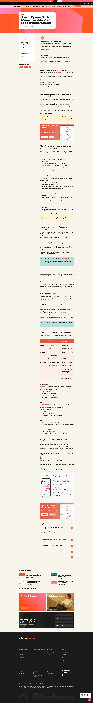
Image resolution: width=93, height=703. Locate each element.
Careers (63, 649)
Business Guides (50, 649)
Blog (21, 14)
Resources (59, 6)
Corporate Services (45, 6)
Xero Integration (21, 654)
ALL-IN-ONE (53, 6)
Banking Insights (26, 14)
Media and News (64, 651)
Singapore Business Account (23, 649)
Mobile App (20, 652)
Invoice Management (50, 673)
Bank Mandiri (43, 386)
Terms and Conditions (65, 652)
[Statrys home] (12, 6)
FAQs (22, 56)
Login (91, 3)
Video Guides (49, 651)
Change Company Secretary (38, 651)
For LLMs (63, 660)
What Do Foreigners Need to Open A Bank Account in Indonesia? (26, 43)
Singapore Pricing (22, 657)
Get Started (77, 6)
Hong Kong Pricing (22, 655)
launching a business (58, 72)
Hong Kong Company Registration (39, 649)
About (69, 6)
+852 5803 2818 (21, 673)
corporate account (53, 108)
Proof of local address (46, 165)
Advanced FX (21, 651)
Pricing (64, 6)
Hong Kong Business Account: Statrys (24, 54)
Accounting (28, 6)
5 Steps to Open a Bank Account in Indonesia (25, 47)
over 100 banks (47, 335)
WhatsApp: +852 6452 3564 (23, 674)
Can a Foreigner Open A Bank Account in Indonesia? (26, 40)
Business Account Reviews (51, 652)
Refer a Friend (64, 659)
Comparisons (49, 654)
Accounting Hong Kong (51, 670)
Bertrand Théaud (49, 41)
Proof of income (45, 169)
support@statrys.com (22, 671)
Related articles (23, 60)
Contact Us (20, 670)
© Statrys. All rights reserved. (24, 683)
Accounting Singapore (51, 671)
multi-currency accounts (55, 260)
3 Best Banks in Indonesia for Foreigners (25, 50)
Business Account (36, 6)
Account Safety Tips (65, 657)
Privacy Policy (64, 654)
